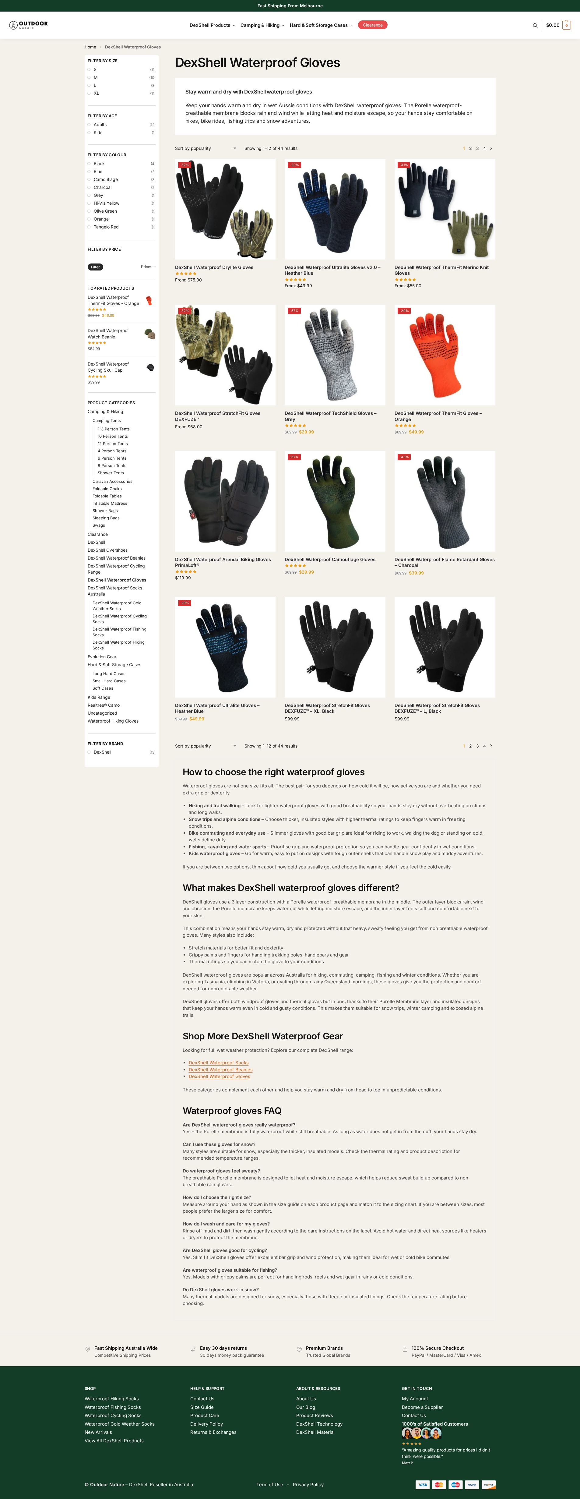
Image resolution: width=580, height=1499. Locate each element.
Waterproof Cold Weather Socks (120, 1424)
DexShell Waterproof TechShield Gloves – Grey (331, 416)
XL (96, 93)
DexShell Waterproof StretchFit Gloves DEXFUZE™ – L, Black (437, 708)
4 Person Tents (112, 450)
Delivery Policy (206, 1424)
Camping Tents (107, 420)
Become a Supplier (422, 1407)
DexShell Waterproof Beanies (221, 1070)
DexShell (96, 542)
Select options (225, 292)
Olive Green (105, 211)
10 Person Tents (113, 436)
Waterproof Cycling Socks (113, 1415)
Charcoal (102, 187)
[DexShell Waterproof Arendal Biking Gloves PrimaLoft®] (225, 501)
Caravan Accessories (112, 481)
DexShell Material (315, 1432)
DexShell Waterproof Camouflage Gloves (330, 559)
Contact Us (202, 1399)
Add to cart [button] (335, 731)
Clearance (98, 534)
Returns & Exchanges (213, 1432)
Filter (95, 267)
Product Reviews (314, 1415)
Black (99, 163)
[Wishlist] (266, 167)
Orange (101, 218)
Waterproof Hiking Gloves (113, 720)
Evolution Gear (102, 656)
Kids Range (99, 697)
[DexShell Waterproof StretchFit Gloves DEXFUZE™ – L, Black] (445, 647)
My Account (415, 1399)
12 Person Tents (113, 443)
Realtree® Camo (104, 705)
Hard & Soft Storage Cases (114, 664)
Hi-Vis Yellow (106, 203)
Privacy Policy (308, 1484)
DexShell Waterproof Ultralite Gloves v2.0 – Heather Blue (333, 270)
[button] (558, 25)
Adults (100, 124)
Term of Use (269, 1484)
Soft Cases (103, 688)
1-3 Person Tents (114, 428)
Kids (98, 132)
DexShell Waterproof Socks (219, 1063)
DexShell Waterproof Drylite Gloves (214, 267)
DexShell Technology (319, 1424)
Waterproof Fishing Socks (113, 1407)
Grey (98, 195)
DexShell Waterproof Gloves (219, 1076)
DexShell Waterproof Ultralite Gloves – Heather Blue (217, 708)
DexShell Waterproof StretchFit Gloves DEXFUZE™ (217, 416)
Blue (98, 171)
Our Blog (305, 1407)
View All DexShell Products (114, 1441)
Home (90, 46)
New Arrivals (98, 1432)
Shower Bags (105, 510)
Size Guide (202, 1407)
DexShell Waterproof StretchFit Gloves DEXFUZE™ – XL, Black (327, 708)
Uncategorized (102, 713)
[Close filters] (160, 58)
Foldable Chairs (107, 488)
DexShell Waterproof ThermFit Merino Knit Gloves (442, 270)
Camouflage (106, 179)
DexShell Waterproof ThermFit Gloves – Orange (438, 416)
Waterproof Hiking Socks (112, 1399)
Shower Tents (111, 472)
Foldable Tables (107, 495)
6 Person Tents (112, 458)
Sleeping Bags (106, 517)
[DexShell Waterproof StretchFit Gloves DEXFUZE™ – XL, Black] (335, 647)
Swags (99, 525)
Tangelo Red (106, 226)
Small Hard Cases (109, 680)
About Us (306, 1399)
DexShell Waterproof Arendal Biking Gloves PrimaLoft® (223, 562)
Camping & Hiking (105, 411)
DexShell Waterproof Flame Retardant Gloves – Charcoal (445, 562)
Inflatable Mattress (110, 503)
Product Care (204, 1415)
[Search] (538, 25)
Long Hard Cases (109, 673)
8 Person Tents (112, 465)
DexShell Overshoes (108, 550)
